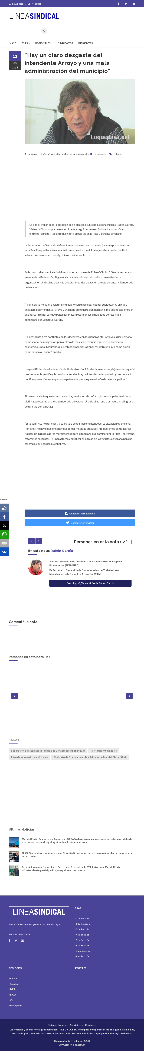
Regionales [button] (43, 43)
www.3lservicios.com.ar (72, 1044)
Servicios (75, 1024)
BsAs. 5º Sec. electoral (53, 154)
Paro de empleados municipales (29, 757)
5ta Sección (83, 939)
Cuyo (13, 1000)
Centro (14, 983)
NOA (13, 994)
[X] (4, 525)
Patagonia (16, 1005)
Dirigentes (85, 43)
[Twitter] (127, 3)
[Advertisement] (80, 191)
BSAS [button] (25, 43)
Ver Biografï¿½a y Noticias (72, 724)
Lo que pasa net (78, 154)
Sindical (32, 154)
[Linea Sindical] (35, 15)
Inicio (12, 43)
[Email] (4, 543)
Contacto (90, 1024)
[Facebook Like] (4, 508)
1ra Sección (82, 918)
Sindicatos (65, 43)
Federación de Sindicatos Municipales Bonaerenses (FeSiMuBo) (48, 750)
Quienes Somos (57, 1024)
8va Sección (83, 956)
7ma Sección (83, 950)
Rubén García (62, 551)
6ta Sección (83, 945)
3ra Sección (82, 929)
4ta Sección (83, 934)
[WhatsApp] (4, 534)
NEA (12, 989)
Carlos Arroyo (72, 669)
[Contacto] (134, 3)
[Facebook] (120, 3)
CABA (13, 978)
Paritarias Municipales (104, 750)
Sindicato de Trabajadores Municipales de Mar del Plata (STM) (90, 757)
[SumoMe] (4, 551)
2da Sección (83, 923)
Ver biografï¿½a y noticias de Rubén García (90, 583)
